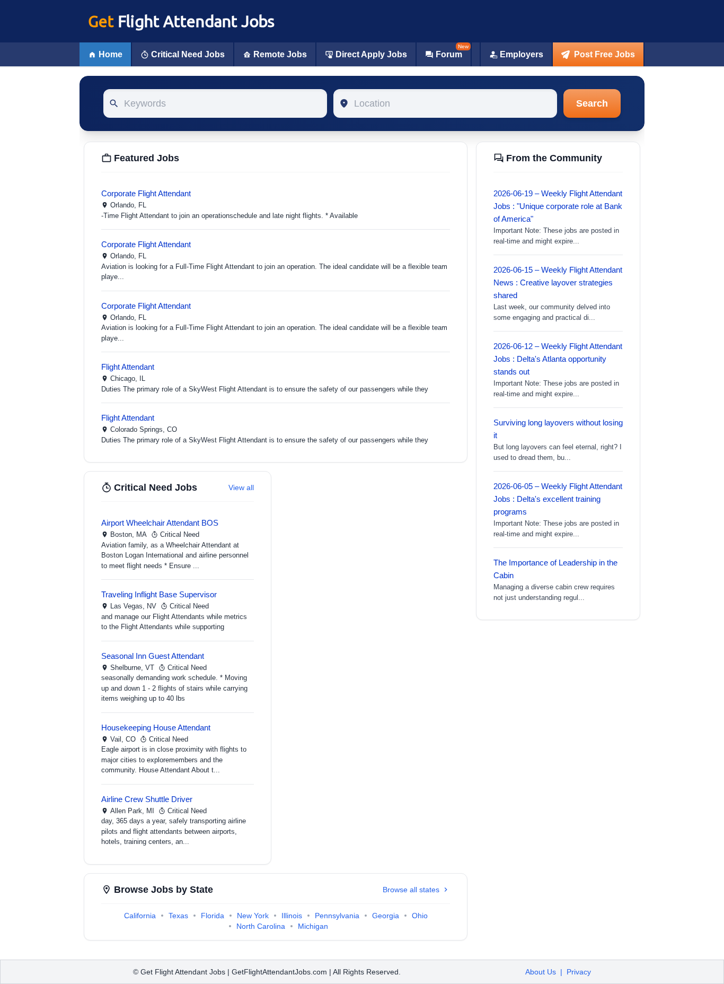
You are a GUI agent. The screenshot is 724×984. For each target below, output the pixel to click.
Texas (178, 915)
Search (592, 103)
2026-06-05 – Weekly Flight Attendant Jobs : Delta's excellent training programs (557, 499)
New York (253, 915)
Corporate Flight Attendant (146, 193)
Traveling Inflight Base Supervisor (159, 594)
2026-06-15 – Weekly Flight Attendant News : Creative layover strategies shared (557, 282)
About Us (540, 972)
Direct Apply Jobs (371, 54)
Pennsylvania (337, 915)
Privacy (579, 972)
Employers (521, 54)
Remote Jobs (280, 54)
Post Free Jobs (604, 54)
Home (110, 54)
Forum (449, 54)
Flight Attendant (127, 366)
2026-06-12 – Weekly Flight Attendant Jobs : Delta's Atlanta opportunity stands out (557, 359)
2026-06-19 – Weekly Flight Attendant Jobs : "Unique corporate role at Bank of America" (557, 206)
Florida (212, 915)
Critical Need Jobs (188, 54)
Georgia (385, 915)
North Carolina (260, 926)
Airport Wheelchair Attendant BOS (159, 522)
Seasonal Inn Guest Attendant (152, 655)
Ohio (420, 915)
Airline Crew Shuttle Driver (146, 799)
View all (241, 487)
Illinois (291, 915)
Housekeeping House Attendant (155, 727)
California (140, 915)
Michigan (313, 926)
